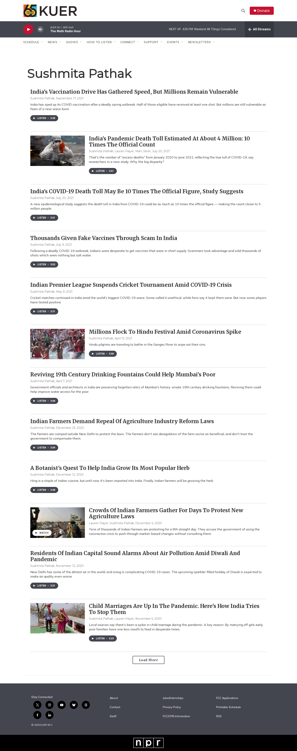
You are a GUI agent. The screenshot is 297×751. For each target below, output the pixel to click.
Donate (263, 10)
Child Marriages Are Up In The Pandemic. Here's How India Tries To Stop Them (174, 609)
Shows (72, 42)
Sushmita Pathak (42, 98)
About (114, 698)
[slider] (46, 29)
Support (151, 42)
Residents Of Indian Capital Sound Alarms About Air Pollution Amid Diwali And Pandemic (135, 556)
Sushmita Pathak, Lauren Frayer (111, 618)
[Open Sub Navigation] (42, 42)
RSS (219, 716)
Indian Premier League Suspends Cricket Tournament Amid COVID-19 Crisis (131, 284)
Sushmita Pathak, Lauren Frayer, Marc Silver (120, 151)
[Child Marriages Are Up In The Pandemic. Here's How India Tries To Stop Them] (57, 618)
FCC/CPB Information (176, 716)
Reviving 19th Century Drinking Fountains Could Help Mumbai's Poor (122, 374)
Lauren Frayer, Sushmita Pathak (111, 523)
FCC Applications (227, 698)
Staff (113, 716)
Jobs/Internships (173, 698)
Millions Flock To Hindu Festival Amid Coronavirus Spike (165, 331)
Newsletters (199, 42)
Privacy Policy (172, 707)
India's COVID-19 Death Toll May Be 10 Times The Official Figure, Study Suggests (136, 191)
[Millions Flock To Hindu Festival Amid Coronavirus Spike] (57, 344)
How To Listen (99, 42)
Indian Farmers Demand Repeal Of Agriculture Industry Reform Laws (122, 421)
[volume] (40, 29)
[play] (28, 29)
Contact (115, 707)
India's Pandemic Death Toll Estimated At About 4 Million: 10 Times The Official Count (169, 141)
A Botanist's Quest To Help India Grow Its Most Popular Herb (110, 468)
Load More (148, 660)
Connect (127, 42)
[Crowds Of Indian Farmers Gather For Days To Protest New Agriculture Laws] (57, 522)
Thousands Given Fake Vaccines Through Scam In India (103, 238)
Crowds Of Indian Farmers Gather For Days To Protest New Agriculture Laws (166, 513)
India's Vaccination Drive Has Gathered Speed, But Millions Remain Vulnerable (134, 91)
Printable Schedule (228, 707)
